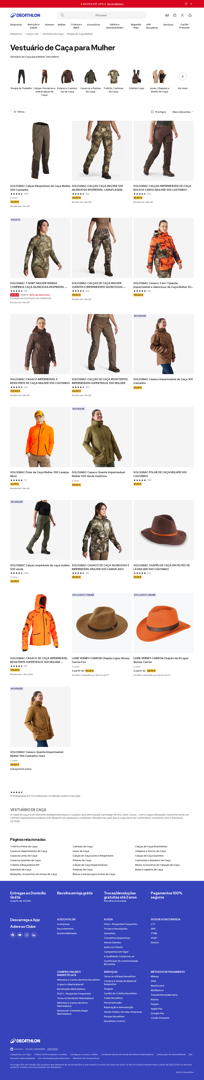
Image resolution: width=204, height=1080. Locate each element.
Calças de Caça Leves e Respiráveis (93, 855)
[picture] (40, 151)
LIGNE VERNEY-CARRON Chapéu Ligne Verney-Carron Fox (101, 660)
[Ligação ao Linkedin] (33, 934)
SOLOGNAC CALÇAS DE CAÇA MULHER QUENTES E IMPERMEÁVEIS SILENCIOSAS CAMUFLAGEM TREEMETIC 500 (97, 285)
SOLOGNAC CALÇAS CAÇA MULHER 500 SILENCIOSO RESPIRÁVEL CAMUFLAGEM (98, 187)
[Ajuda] (174, 15)
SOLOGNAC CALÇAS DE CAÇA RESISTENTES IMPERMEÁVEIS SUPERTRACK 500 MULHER (100, 381)
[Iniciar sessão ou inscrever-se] (182, 15)
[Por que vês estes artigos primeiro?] (152, 111)
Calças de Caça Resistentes (151, 846)
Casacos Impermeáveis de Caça (28, 851)
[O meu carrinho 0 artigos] (190, 15)
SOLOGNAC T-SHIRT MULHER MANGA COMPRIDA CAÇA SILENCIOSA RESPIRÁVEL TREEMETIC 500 (37, 285)
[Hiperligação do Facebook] (12, 934)
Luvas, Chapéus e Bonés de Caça (159, 90)
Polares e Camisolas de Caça (67, 90)
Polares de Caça (82, 860)
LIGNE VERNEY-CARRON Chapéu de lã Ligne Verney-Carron (161, 660)
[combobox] (183, 111)
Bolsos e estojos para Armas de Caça (94, 874)
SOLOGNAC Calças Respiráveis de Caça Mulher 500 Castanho (40, 187)
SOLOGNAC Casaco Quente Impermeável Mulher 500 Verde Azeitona (99, 474)
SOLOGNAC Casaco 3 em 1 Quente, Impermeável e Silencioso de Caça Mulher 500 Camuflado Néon (163, 285)
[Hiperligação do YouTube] (19, 934)
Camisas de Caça (83, 846)
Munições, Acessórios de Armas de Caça (33, 874)
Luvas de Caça (81, 851)
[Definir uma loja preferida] (167, 15)
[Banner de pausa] (186, 3)
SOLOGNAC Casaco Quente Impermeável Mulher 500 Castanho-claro (37, 753)
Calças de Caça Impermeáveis (90, 865)
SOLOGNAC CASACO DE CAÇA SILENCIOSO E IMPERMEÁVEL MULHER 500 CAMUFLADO (101, 567)
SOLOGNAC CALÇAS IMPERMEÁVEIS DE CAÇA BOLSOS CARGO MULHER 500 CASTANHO (162, 187)
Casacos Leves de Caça (23, 855)
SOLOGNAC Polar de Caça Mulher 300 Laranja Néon (39, 474)
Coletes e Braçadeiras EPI (24, 865)
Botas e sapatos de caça (149, 869)
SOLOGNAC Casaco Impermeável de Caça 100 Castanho (163, 381)
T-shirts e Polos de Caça (23, 846)
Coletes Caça (136, 88)
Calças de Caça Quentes (149, 855)
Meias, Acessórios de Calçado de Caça (157, 865)
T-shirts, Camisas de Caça (113, 90)
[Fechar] (191, 3)
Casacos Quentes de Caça (25, 860)
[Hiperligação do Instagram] (26, 934)
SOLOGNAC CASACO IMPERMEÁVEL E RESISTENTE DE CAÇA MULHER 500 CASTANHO (40, 381)
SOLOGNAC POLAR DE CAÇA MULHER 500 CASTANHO (160, 474)
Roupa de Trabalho (21, 88)
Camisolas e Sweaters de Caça (153, 860)
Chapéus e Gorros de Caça (150, 851)
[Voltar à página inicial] (25, 15)
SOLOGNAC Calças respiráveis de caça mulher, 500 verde (40, 567)
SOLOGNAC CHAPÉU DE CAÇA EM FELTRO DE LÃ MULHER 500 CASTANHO (162, 567)
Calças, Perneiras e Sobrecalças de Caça (44, 91)
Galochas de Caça (20, 869)
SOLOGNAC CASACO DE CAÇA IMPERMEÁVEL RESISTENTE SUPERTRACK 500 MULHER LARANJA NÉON (39, 660)
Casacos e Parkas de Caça (90, 90)
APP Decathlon (152, 26)
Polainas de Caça (82, 869)
